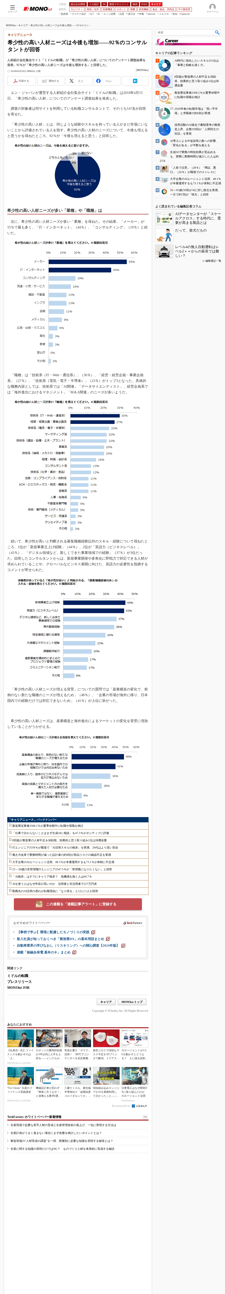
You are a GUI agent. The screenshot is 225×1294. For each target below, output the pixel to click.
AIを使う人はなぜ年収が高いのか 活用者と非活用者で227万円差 (54, 883)
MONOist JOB (18, 987)
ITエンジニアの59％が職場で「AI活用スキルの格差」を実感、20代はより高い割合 (65, 847)
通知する (54, 80)
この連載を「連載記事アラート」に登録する (81, 904)
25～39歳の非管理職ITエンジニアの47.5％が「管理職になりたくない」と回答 (62, 869)
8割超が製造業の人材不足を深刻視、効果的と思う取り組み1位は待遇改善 (59, 840)
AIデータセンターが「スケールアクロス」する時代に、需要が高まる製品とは (198, 218)
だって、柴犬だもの (191, 230)
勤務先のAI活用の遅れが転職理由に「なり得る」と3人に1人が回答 (55, 891)
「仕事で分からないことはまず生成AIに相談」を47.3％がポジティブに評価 (60, 833)
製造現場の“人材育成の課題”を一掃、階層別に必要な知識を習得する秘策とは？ (62, 1141)
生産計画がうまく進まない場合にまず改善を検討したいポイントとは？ (56, 1133)
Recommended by (121, 1105)
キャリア (23, 25)
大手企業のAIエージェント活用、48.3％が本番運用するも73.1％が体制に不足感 (63, 862)
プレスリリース (19, 982)
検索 (217, 32)
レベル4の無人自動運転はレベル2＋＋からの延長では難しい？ (197, 251)
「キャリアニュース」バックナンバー (32, 819)
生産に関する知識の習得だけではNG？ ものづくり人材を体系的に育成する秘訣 (62, 1148)
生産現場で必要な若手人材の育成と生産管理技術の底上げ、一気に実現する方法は (63, 1125)
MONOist (11, 25)
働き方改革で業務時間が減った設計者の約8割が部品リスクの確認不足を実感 (61, 854)
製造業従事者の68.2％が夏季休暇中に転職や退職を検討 (47, 825)
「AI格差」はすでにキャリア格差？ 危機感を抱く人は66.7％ (52, 876)
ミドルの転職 (17, 976)
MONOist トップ (132, 1002)
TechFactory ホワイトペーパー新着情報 (34, 1117)
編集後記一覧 (213, 260)
